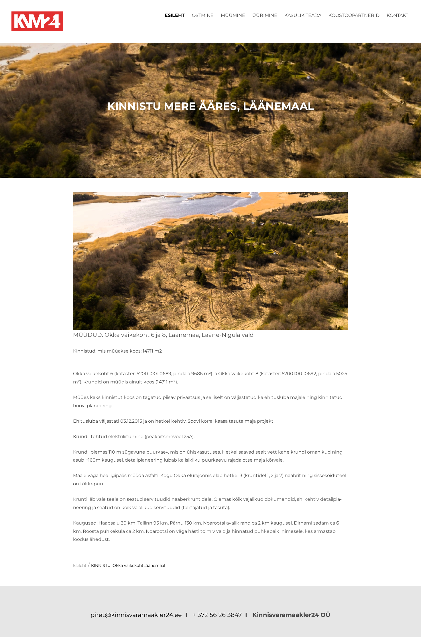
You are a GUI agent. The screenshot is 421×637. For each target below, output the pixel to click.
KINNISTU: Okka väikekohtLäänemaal (128, 565)
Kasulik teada (302, 15)
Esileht (175, 15)
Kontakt (397, 15)
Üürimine (264, 15)
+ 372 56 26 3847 (217, 614)
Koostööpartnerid (353, 15)
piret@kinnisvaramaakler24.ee (137, 614)
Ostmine (203, 15)
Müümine (233, 15)
